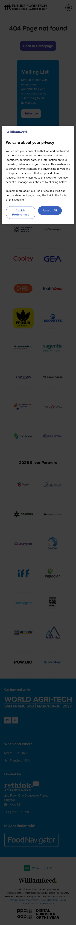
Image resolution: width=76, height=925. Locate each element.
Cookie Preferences (20, 212)
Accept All (50, 210)
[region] (38, 175)
